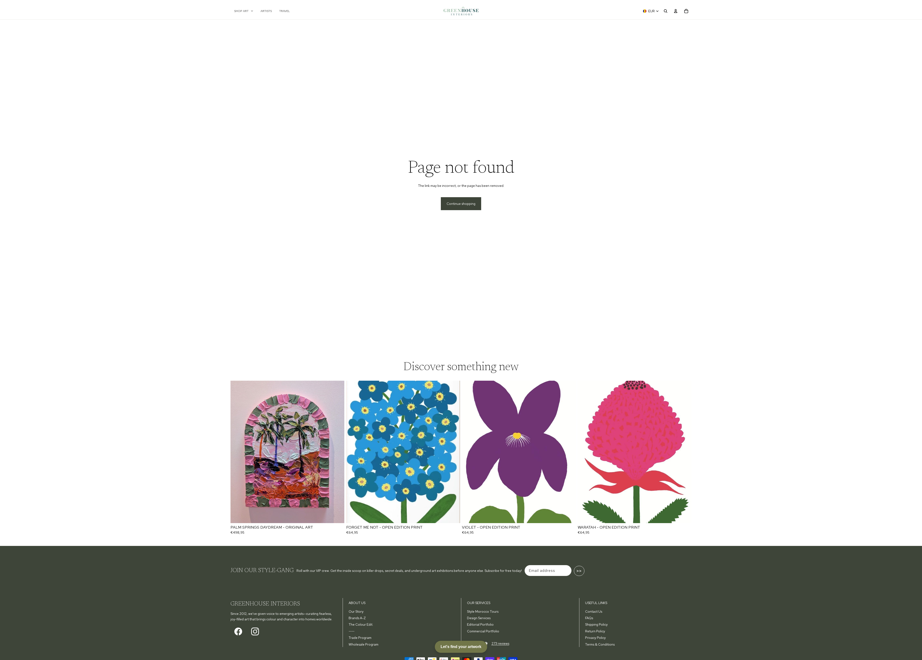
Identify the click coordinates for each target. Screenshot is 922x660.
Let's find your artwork (461, 647)
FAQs (589, 618)
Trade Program (360, 638)
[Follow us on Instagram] (255, 631)
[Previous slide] (237, 451)
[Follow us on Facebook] (238, 631)
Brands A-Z (357, 618)
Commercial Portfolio (483, 631)
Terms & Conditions (600, 644)
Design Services (479, 618)
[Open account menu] (675, 11)
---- (351, 631)
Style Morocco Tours (482, 611)
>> (579, 571)
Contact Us (593, 611)
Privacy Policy (595, 638)
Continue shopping (461, 204)
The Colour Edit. (361, 624)
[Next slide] (337, 451)
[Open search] (665, 11)
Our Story (356, 611)
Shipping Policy (596, 624)
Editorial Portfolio (480, 624)
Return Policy (595, 631)
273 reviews (500, 643)
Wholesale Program (363, 644)
